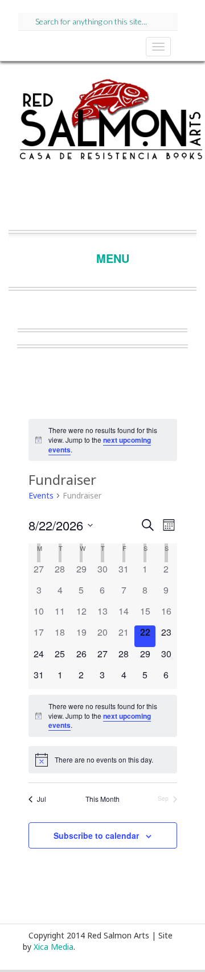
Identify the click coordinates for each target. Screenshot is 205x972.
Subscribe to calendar (96, 835)
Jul (41, 799)
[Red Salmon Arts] (111, 122)
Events (41, 495)
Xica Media (53, 946)
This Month (102, 799)
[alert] (102, 440)
